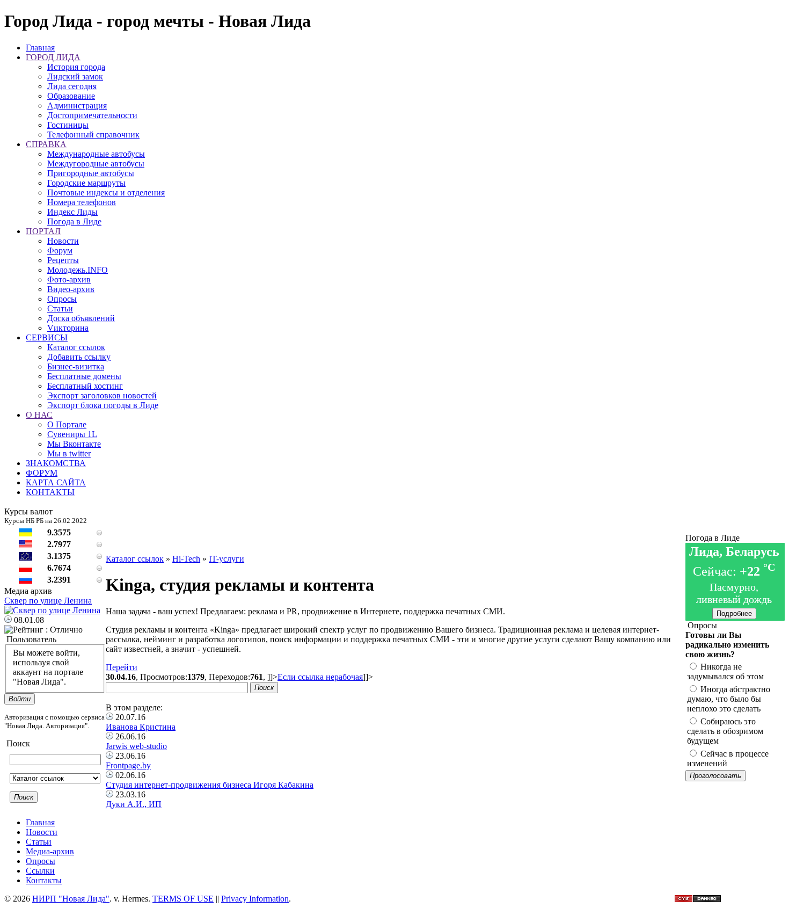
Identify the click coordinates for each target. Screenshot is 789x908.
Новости (63, 240)
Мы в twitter (69, 453)
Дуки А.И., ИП (134, 804)
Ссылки (40, 870)
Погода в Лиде (74, 221)
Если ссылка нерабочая (320, 676)
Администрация (77, 105)
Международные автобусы (96, 153)
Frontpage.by (128, 765)
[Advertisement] (395, 530)
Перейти (121, 667)
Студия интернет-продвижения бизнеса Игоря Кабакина (209, 784)
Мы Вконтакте (74, 443)
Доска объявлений (81, 318)
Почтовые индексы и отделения (106, 192)
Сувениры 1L (72, 434)
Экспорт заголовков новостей (102, 395)
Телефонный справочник (93, 134)
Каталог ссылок (76, 347)
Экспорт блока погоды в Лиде (102, 405)
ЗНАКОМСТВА (56, 463)
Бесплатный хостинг (85, 385)
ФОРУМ (41, 472)
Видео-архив (70, 289)
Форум (59, 250)
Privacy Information (255, 898)
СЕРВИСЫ (47, 337)
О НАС (39, 414)
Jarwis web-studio (136, 746)
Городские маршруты (86, 182)
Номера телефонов (81, 202)
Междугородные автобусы (95, 163)
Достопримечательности (92, 115)
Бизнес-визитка (75, 366)
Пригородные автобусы (90, 173)
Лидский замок (75, 76)
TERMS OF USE (183, 898)
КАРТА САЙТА (56, 482)
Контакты (44, 880)
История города (76, 66)
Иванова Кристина (141, 726)
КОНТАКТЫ (50, 492)
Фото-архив (69, 279)
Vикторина (68, 327)
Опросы (62, 298)
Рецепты (63, 260)
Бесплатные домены (84, 376)
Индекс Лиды (72, 211)
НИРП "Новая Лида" (70, 898)
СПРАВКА (46, 144)
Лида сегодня (72, 86)
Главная (40, 47)
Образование (71, 95)
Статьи (60, 308)
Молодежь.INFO (77, 269)
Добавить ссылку (79, 356)
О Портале (66, 424)
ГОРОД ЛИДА (53, 57)
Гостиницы (68, 124)
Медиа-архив (50, 851)
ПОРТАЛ (43, 231)
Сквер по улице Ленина (48, 600)
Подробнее (734, 613)
